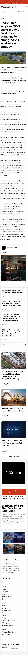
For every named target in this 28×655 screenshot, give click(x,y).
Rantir (16, 648)
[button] (27, 6)
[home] (8, 6)
